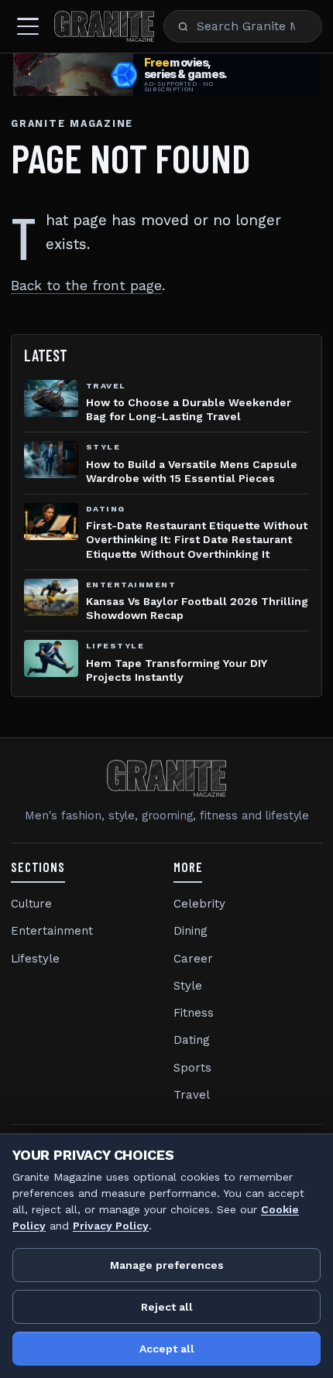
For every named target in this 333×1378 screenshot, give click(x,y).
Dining (190, 931)
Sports (192, 1068)
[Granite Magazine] (104, 26)
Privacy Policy (111, 1225)
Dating (191, 1040)
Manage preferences (167, 1265)
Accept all (166, 1348)
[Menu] (28, 26)
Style (187, 986)
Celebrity (199, 904)
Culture (31, 904)
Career (193, 959)
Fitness (193, 1013)
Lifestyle (35, 959)
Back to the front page (86, 285)
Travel (191, 1095)
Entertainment (52, 931)
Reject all (167, 1307)
